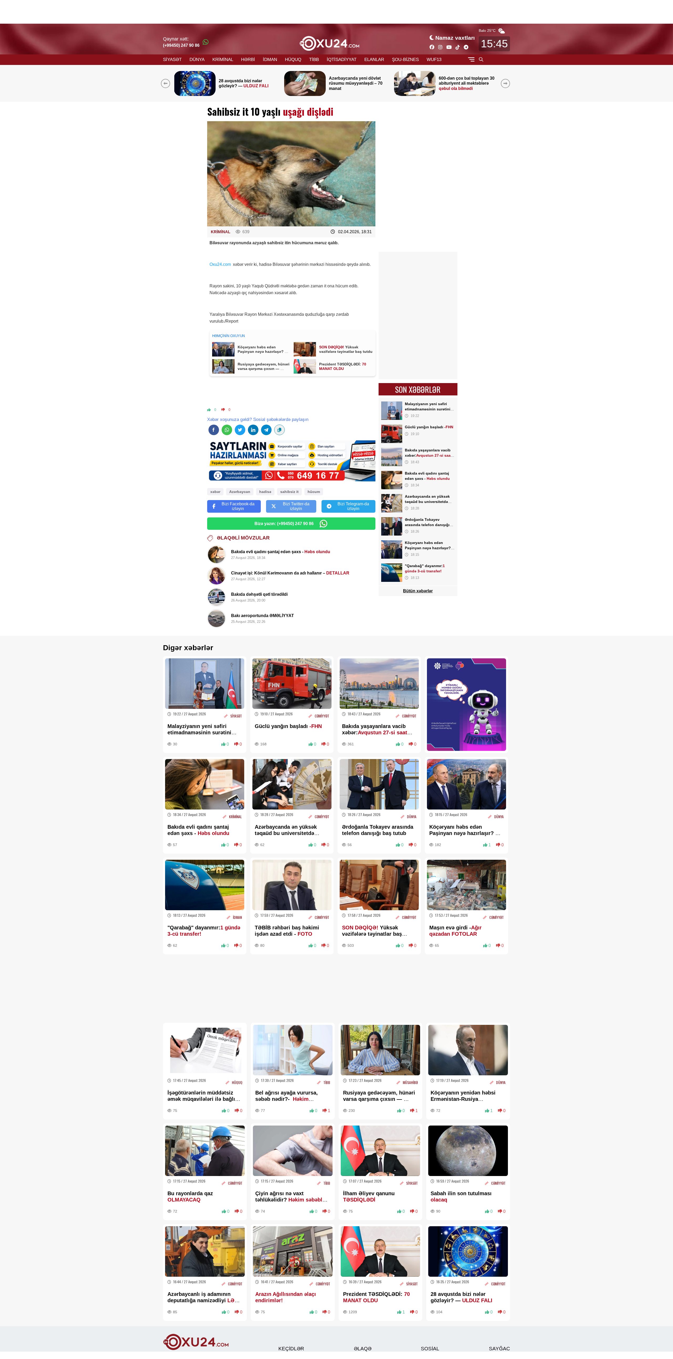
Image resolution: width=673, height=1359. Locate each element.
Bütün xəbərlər (418, 591)
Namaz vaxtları (455, 38)
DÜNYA (197, 59)
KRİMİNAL (222, 59)
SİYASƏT (172, 59)
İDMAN (270, 59)
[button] (506, 83)
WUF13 (434, 59)
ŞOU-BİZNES (405, 59)
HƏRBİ (248, 59)
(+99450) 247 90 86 (181, 45)
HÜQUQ (293, 59)
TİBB (314, 59)
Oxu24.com (221, 264)
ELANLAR (374, 59)
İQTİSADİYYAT (341, 59)
